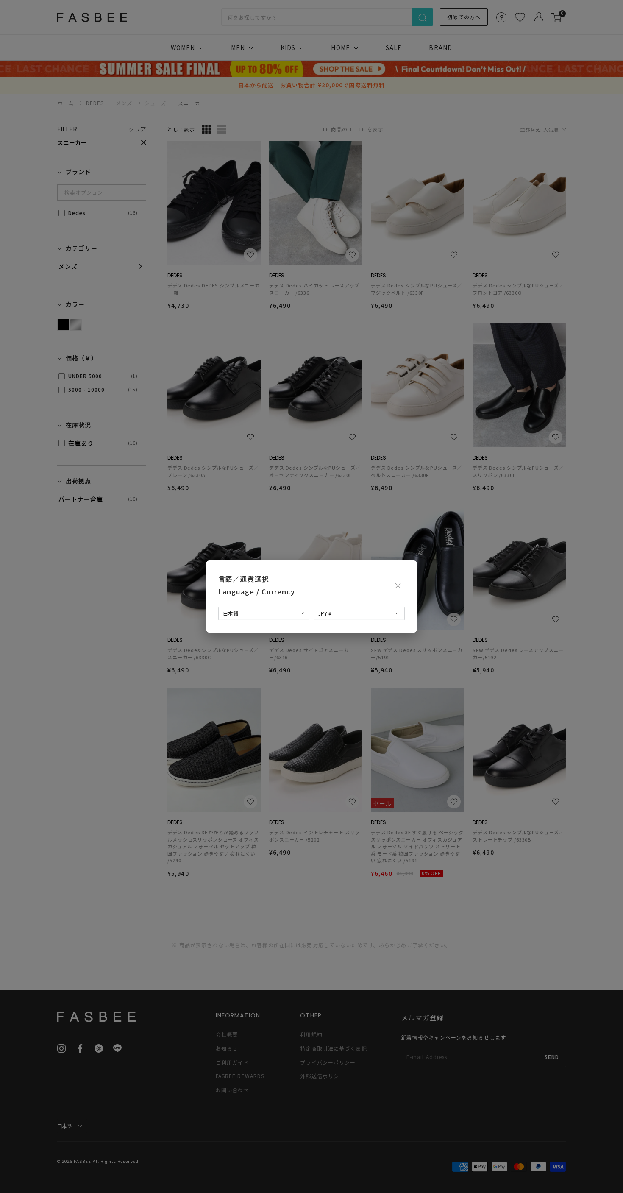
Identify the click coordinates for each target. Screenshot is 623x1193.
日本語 (230, 613)
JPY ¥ (324, 613)
